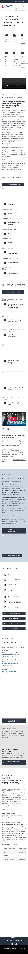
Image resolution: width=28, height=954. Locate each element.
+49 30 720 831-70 (7, 656)
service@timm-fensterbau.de (10, 663)
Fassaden (17, 494)
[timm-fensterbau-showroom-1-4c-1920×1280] (14, 535)
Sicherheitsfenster (7, 494)
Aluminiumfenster (7, 490)
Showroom (5, 485)
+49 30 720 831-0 (7, 673)
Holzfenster (16, 490)
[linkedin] (12, 944)
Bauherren (12, 497)
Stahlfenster (12, 492)
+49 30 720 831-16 (7, 665)
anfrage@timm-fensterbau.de (10, 654)
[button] (14, 204)
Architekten (5, 497)
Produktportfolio (6, 507)
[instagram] (16, 944)
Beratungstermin (7, 519)
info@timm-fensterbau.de (9, 671)
